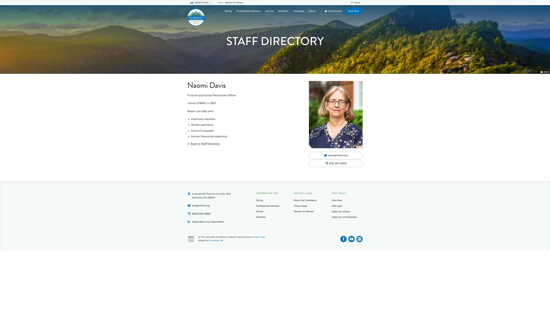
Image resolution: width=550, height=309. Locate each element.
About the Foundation (305, 200)
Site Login (337, 206)
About (312, 11)
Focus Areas (300, 206)
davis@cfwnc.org (338, 155)
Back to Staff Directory (205, 143)
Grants (270, 11)
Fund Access (335, 11)
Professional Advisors (248, 11)
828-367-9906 (337, 163)
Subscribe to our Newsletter (208, 221)
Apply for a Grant (341, 211)
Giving (228, 11)
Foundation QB (216, 240)
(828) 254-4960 (201, 213)
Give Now (353, 11)
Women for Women (234, 2)
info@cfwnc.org (201, 205)
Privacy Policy (258, 237)
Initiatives (298, 11)
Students (283, 11)
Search (357, 2)
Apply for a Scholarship (344, 217)
